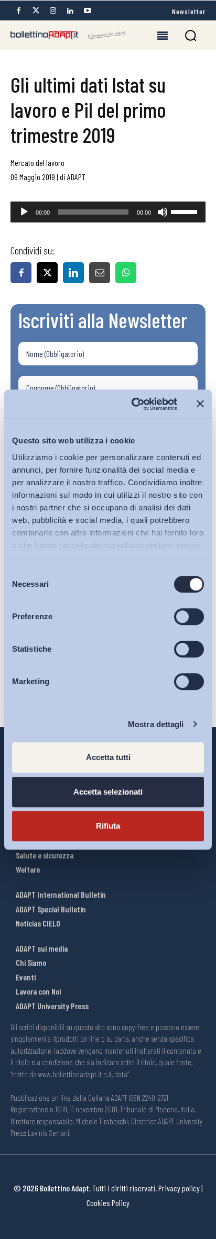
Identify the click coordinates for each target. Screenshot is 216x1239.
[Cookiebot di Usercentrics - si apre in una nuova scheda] (133, 404)
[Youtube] (87, 11)
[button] (191, 35)
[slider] (185, 211)
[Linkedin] (70, 11)
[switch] (189, 616)
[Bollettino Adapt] (68, 35)
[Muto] (162, 212)
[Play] (24, 212)
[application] (108, 212)
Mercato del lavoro (37, 163)
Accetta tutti (108, 757)
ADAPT (76, 177)
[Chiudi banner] (200, 404)
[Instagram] (53, 11)
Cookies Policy (108, 1203)
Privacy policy (179, 1188)
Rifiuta (108, 825)
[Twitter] (36, 11)
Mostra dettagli (156, 724)
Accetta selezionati (108, 791)
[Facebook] (18, 11)
